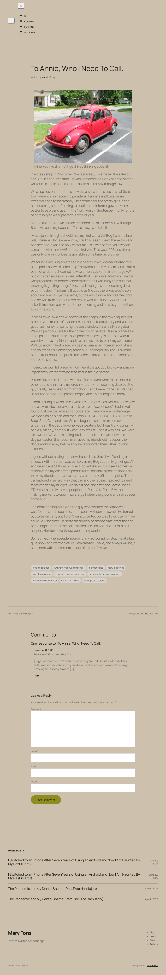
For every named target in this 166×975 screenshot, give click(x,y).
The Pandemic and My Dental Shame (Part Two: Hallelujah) (52, 889)
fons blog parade (41, 567)
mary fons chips (116, 567)
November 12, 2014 (43, 650)
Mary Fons (20, 932)
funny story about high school (69, 567)
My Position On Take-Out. (140, 613)
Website (35, 781)
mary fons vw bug (70, 580)
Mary (44, 77)
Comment (36, 709)
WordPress (152, 965)
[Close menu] (21, 6)
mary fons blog (96, 567)
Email (34, 766)
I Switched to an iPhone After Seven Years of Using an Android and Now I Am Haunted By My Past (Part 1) (74, 876)
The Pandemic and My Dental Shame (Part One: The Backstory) (56, 899)
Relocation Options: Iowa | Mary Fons (52, 654)
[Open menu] (11, 21)
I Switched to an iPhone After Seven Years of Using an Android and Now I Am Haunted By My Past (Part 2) (74, 862)
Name (34, 751)
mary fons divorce (42, 574)
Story (52, 77)
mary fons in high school (45, 580)
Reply (37, 675)
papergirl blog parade (94, 580)
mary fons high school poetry (69, 574)
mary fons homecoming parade (104, 574)
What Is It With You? (22, 613)
